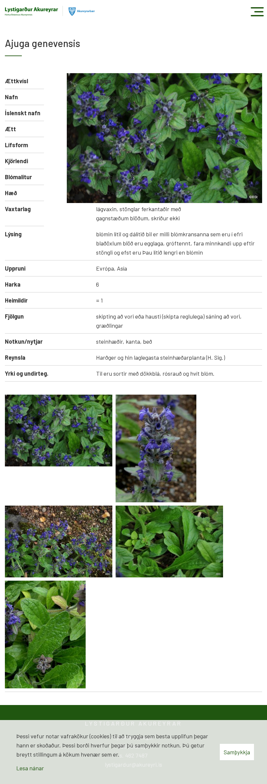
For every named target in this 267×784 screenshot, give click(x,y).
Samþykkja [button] (237, 752)
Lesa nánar (30, 768)
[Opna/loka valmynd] (257, 11)
